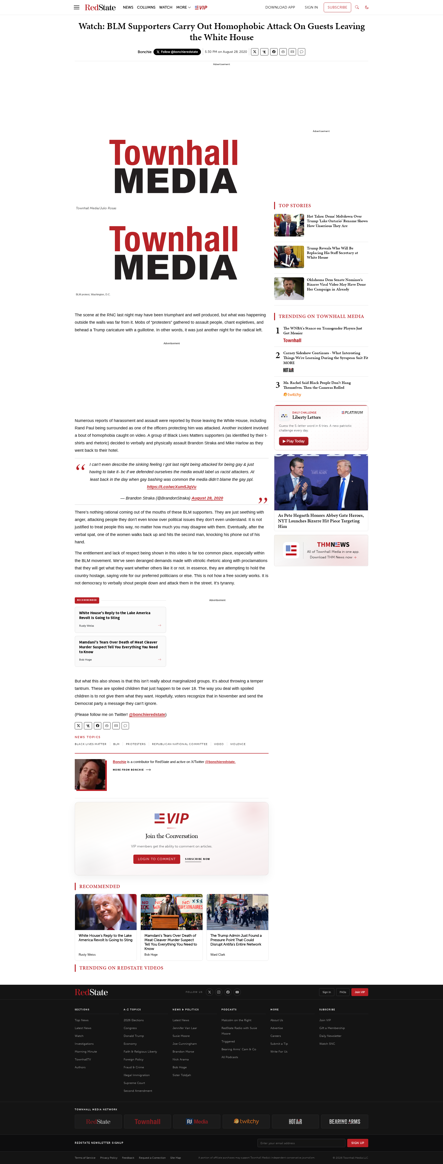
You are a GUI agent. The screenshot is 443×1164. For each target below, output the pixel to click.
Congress (130, 1028)
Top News (82, 1020)
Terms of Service (85, 1157)
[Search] (357, 7)
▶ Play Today (294, 441)
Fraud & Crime (134, 1067)
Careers (275, 1036)
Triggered (228, 1041)
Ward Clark (217, 954)
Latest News (83, 1028)
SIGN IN (311, 7)
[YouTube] (237, 992)
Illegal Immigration (137, 1075)
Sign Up (357, 1143)
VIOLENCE (238, 744)
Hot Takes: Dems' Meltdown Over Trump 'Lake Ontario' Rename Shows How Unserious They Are (337, 221)
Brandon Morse (183, 1051)
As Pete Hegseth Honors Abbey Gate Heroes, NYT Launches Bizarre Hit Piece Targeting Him (321, 520)
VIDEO (219, 744)
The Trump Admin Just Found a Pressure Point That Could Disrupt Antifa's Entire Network (236, 939)
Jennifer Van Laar (185, 1028)
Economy (130, 1043)
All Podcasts (230, 1057)
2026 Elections (134, 1020)
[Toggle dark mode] (367, 7)
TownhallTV (83, 1059)
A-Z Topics (132, 1009)
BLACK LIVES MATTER (91, 744)
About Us (276, 1020)
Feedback (128, 1157)
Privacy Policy (108, 1157)
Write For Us (278, 1051)
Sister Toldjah (182, 1075)
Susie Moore (181, 1036)
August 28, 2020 (207, 498)
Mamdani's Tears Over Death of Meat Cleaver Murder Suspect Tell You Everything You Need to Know (170, 942)
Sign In (327, 992)
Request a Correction (152, 1157)
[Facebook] (228, 992)
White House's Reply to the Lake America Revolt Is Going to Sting (105, 937)
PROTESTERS (136, 744)
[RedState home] (91, 992)
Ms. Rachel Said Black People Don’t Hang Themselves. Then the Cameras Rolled (317, 385)
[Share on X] (254, 51)
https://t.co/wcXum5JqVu (171, 487)
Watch (79, 1036)
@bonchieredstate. (220, 762)
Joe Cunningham (185, 1043)
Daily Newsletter (330, 1036)
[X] (209, 992)
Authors (80, 1067)
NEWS (128, 7)
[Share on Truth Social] (264, 51)
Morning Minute (86, 1051)
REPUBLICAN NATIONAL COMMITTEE (180, 744)
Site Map (175, 1157)
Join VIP (360, 992)
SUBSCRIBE (337, 7)
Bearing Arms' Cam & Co (239, 1049)
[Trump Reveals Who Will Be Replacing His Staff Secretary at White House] (289, 257)
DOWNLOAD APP (280, 7)
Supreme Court (134, 1083)
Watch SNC (327, 1043)
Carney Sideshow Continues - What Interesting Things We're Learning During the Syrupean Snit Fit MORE (325, 357)
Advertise (276, 1028)
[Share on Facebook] (274, 51)
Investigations (84, 1043)
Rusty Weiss (87, 954)
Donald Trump (134, 1036)
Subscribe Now (197, 859)
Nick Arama (181, 1059)
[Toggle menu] (76, 7)
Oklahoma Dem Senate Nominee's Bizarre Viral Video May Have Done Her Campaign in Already (336, 284)
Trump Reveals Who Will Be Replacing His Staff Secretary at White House (332, 253)
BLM (116, 744)
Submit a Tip (279, 1043)
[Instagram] (218, 992)
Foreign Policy (133, 1059)
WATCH (165, 7)
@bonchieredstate (147, 714)
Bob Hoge (151, 954)
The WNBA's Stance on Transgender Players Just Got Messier (322, 330)
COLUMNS (146, 7)
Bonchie (145, 52)
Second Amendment (138, 1090)
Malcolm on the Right (236, 1020)
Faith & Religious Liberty (140, 1051)
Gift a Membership (332, 1028)
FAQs (343, 992)
